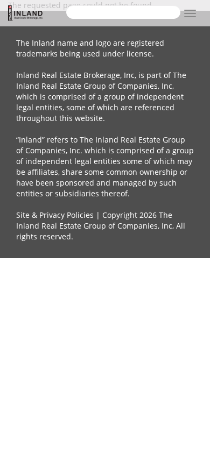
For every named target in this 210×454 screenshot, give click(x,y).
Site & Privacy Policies (55, 215)
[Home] (37, 13)
